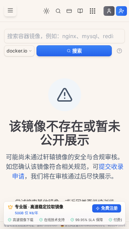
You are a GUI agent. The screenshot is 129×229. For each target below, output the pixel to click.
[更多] (92, 11)
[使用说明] (119, 50)
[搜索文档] (58, 11)
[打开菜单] (10, 10)
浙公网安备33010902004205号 (85, 225)
